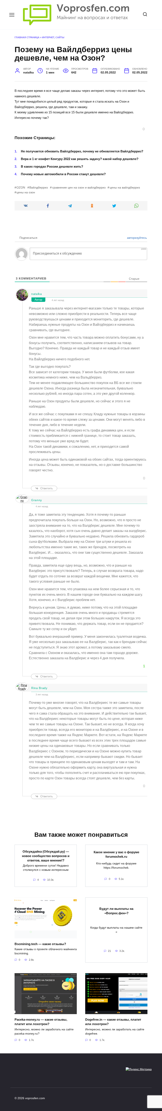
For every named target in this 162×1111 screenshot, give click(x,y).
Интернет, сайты (53, 37)
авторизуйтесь (136, 237)
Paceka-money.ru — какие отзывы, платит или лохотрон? (41, 1022)
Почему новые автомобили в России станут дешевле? (63, 174)
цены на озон (25, 192)
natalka (36, 294)
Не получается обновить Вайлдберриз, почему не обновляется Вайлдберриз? (82, 151)
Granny (36, 500)
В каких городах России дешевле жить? (52, 166)
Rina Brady (39, 688)
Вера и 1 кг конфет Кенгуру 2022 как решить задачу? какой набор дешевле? (79, 159)
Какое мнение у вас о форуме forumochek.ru (116, 854)
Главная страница (27, 37)
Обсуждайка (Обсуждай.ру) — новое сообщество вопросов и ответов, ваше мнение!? (45, 855)
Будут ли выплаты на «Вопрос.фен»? (116, 911)
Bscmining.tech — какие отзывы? (40, 944)
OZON (20, 187)
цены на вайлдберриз (125, 187)
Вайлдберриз (38, 187)
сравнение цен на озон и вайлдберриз (78, 187)
